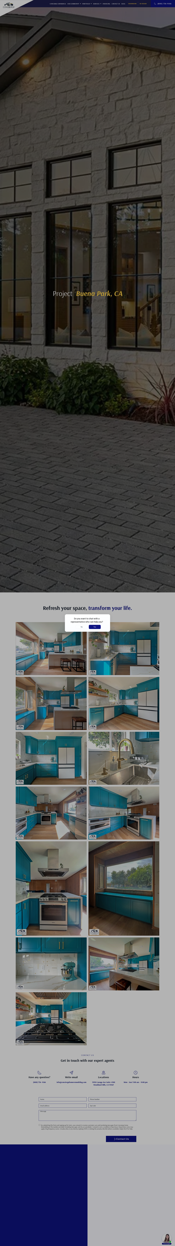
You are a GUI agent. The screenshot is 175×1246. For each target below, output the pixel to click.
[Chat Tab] (87, 623)
